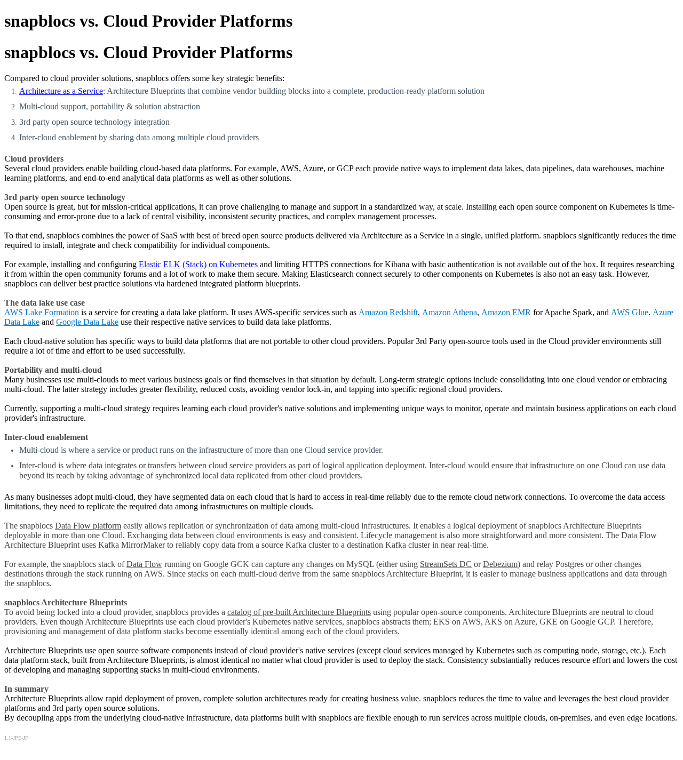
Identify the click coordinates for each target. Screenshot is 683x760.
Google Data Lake (87, 321)
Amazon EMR (506, 312)
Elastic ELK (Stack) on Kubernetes (199, 264)
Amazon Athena (449, 312)
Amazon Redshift (388, 312)
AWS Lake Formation (41, 312)
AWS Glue (629, 312)
